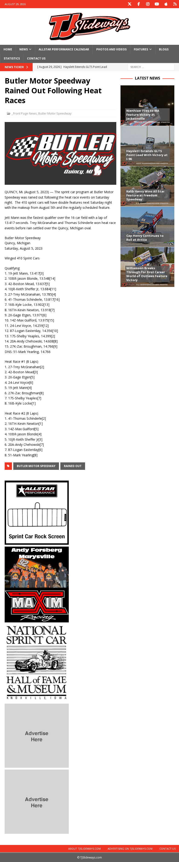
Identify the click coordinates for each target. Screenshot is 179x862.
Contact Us (36, 58)
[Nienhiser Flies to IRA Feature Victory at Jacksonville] (147, 105)
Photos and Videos (111, 49)
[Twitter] (129, 4)
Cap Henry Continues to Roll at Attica (145, 238)
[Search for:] (151, 67)
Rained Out (73, 466)
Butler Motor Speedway (55, 113)
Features (141, 49)
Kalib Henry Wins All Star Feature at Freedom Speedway (145, 195)
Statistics (12, 58)
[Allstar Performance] (37, 542)
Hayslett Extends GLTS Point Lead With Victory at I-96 (147, 155)
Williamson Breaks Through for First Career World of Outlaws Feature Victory (146, 274)
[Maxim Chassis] (37, 620)
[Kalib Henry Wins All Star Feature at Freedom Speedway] (147, 186)
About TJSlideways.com (84, 848)
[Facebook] (138, 4)
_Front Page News (24, 113)
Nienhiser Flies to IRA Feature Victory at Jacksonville (142, 114)
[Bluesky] (175, 4)
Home (7, 49)
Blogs (164, 49)
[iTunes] (166, 4)
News (23, 49)
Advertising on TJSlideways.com (130, 848)
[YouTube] (157, 4)
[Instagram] (148, 4)
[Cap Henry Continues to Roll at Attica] (147, 226)
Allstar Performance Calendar (64, 49)
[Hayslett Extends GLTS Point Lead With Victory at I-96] (147, 146)
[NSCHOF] (37, 699)
